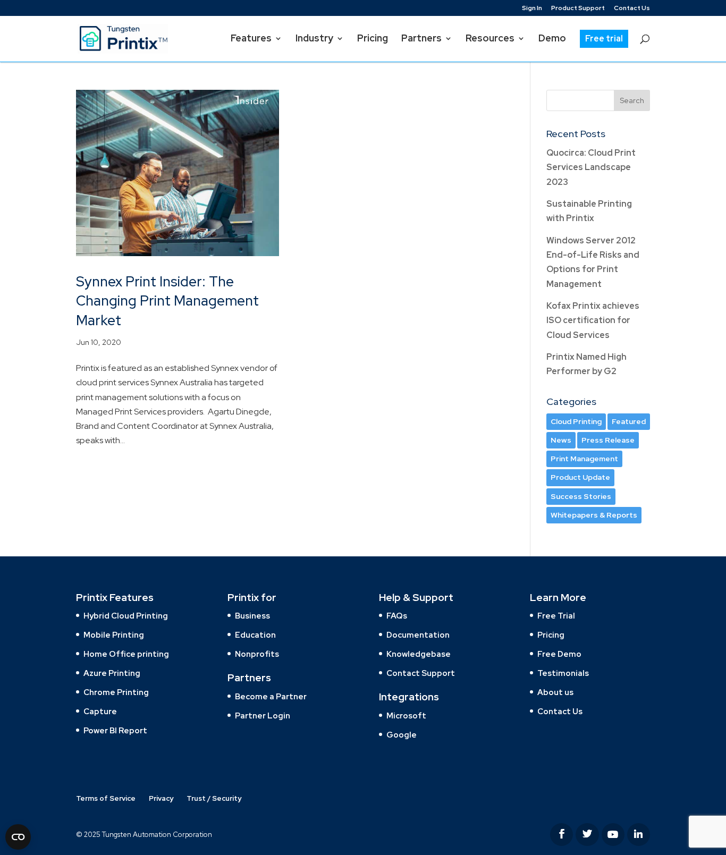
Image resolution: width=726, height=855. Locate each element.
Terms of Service (106, 798)
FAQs (396, 616)
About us (555, 692)
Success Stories (581, 496)
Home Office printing (126, 654)
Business (252, 616)
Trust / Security (214, 798)
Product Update (580, 477)
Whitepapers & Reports (594, 515)
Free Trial (556, 616)
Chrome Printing (116, 692)
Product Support (578, 8)
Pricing (550, 635)
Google (401, 735)
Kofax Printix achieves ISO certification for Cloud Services (592, 320)
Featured (629, 421)
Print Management (584, 458)
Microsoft (406, 715)
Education (255, 635)
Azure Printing (111, 673)
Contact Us (632, 8)
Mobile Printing (113, 635)
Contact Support (420, 673)
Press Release (608, 440)
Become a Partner (271, 696)
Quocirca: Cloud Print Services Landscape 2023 (591, 167)
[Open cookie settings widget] (18, 837)
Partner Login (262, 715)
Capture (100, 711)
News (561, 440)
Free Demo (559, 654)
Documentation (418, 635)
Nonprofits (257, 654)
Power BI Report (115, 730)
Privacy (161, 798)
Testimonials (563, 673)
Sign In (532, 8)
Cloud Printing (576, 421)
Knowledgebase (418, 654)
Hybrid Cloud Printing (125, 616)
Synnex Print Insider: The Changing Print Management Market (167, 301)
